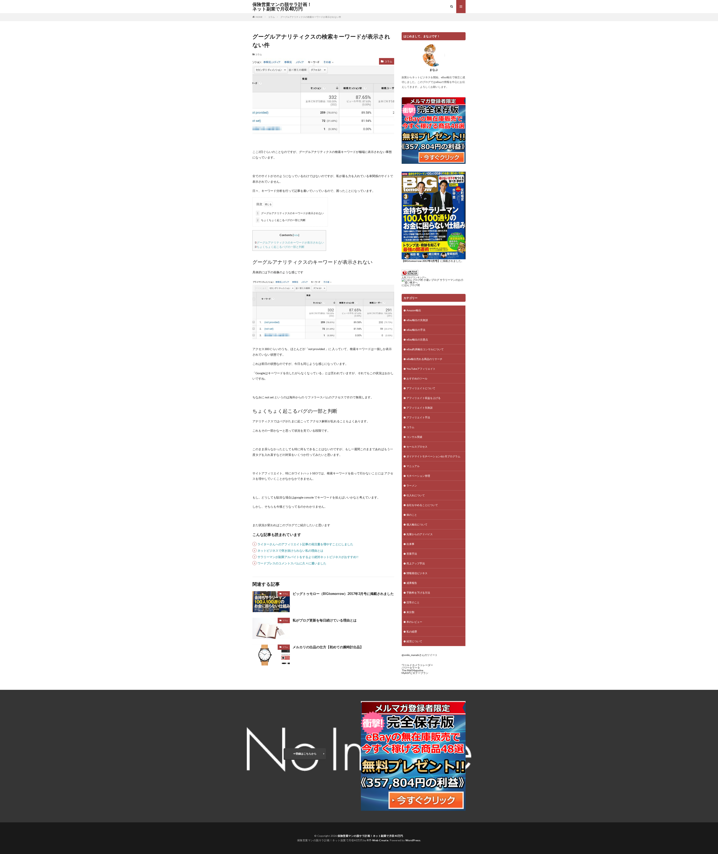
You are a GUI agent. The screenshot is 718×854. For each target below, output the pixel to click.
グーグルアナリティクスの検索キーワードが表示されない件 (310, 17)
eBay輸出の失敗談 (417, 320)
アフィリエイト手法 (418, 417)
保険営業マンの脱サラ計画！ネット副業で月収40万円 (282, 6)
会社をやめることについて (422, 505)
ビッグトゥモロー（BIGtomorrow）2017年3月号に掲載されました (343, 594)
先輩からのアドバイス (419, 534)
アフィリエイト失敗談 (419, 407)
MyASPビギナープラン (415, 672)
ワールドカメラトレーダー (417, 665)
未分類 (410, 612)
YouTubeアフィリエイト (420, 368)
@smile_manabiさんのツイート (420, 655)
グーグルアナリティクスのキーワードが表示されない (290, 213)
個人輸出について (416, 524)
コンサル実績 (414, 436)
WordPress (413, 840)
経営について (414, 641)
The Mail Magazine (412, 670)
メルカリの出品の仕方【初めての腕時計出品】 (328, 647)
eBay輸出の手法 (415, 329)
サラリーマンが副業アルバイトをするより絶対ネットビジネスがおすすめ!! (307, 557)
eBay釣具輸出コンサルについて (425, 349)
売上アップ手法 (415, 563)
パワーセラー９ (411, 667)
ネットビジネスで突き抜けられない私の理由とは (290, 550)
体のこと (411, 514)
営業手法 (411, 553)
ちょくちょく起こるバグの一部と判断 (281, 220)
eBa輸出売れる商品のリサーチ (424, 359)
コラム (271, 17)
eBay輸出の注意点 (417, 339)
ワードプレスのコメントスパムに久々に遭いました (291, 563)
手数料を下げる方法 (418, 592)
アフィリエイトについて (420, 388)
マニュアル (413, 466)
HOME (259, 17)
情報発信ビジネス (416, 573)
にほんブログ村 (411, 285)
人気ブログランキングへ (414, 277)
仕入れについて (415, 495)
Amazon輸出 (413, 310)
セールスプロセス (416, 446)
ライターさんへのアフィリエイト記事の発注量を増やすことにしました (305, 544)
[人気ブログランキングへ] (410, 274)
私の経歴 (411, 631)
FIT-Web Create (377, 840)
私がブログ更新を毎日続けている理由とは (325, 620)
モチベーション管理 (418, 475)
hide (296, 235)
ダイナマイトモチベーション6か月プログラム (433, 456)
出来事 (410, 543)
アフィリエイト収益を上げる (423, 397)
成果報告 (411, 582)
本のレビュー (414, 621)
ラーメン (411, 485)
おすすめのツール (416, 378)
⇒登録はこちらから (305, 753)
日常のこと (413, 602)
